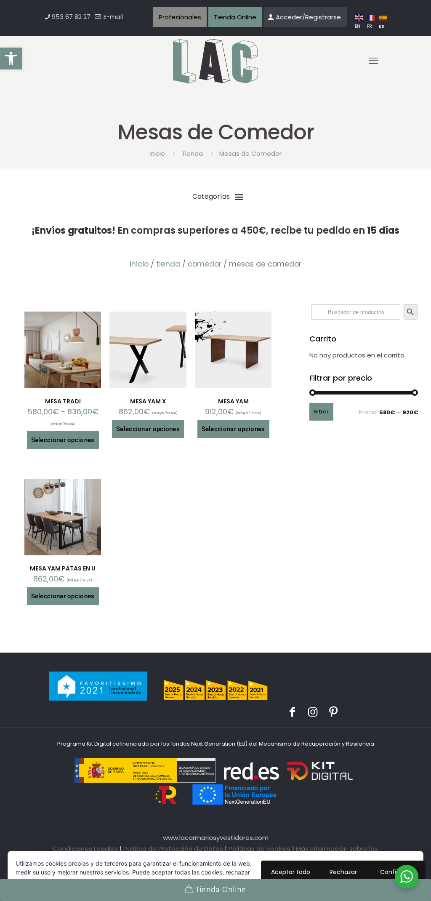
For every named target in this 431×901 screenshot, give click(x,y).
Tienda (192, 153)
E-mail (112, 16)
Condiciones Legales (85, 848)
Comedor (204, 264)
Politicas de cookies (259, 848)
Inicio (157, 153)
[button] (11, 58)
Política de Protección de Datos (173, 848)
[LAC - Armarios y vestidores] (216, 61)
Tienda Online (235, 17)
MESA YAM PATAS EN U (63, 568)
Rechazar (343, 872)
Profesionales (180, 17)
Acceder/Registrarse (308, 17)
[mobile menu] (373, 61)
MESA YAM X (148, 401)
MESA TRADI (63, 401)
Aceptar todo (290, 872)
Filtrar (321, 412)
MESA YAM (233, 401)
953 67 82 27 (71, 16)
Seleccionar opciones (63, 440)
